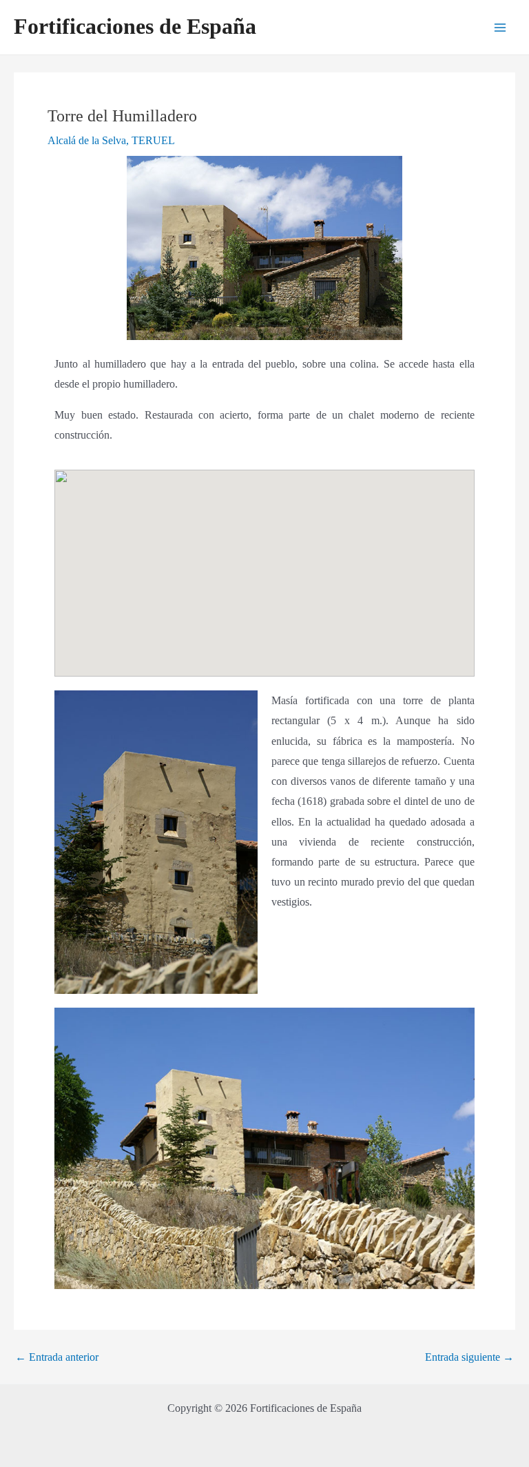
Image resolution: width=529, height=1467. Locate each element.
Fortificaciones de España (135, 26)
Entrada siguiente (469, 1357)
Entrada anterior (56, 1357)
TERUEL (153, 140)
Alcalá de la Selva (87, 140)
